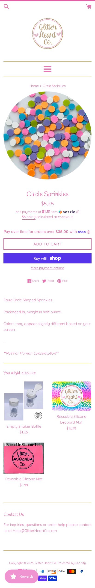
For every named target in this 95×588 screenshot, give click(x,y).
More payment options (47, 268)
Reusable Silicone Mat (23, 479)
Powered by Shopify (72, 563)
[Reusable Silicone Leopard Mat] (71, 396)
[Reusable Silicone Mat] (23, 458)
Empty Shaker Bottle (23, 426)
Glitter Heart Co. (45, 563)
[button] (47, 211)
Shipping (29, 217)
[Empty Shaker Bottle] (23, 401)
